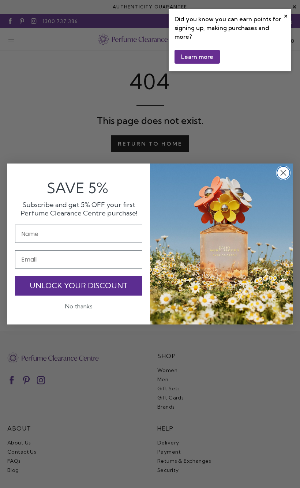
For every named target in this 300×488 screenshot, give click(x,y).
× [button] (286, 15)
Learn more (197, 56)
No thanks (79, 306)
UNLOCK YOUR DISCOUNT (79, 285)
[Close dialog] (283, 172)
